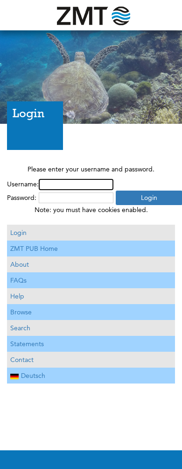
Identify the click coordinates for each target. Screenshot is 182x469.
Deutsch (33, 375)
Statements (27, 344)
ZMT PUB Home (34, 248)
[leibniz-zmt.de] (91, 15)
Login (18, 232)
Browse (21, 312)
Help (17, 296)
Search (20, 328)
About (19, 264)
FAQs (18, 280)
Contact (22, 359)
